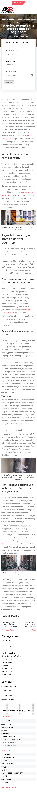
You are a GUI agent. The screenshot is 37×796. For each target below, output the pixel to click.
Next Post (31, 630)
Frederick (5, 755)
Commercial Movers (9, 686)
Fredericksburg (8, 745)
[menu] (33, 9)
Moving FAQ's (6, 662)
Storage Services (7, 699)
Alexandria (6, 721)
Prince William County (11, 739)
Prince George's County (12, 773)
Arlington (6, 724)
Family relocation (8, 653)
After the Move (7, 641)
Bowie (4, 776)
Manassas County (9, 742)
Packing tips (6, 665)
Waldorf (5, 767)
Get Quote (9, 82)
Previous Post (7, 630)
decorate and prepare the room (15, 544)
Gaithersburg (7, 758)
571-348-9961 (18, 3)
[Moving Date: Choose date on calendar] (32, 75)
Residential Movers (8, 691)
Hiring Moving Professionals (12, 656)
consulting (5, 650)
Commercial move (8, 647)
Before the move (7, 644)
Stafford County (9, 736)
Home (4, 20)
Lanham (4, 770)
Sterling (5, 733)
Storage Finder (6, 668)
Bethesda (5, 761)
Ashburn (5, 730)
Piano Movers (6, 695)
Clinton (4, 782)
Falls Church (7, 727)
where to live (6, 674)
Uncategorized (7, 671)
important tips (6, 659)
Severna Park (7, 764)
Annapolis (6, 779)
